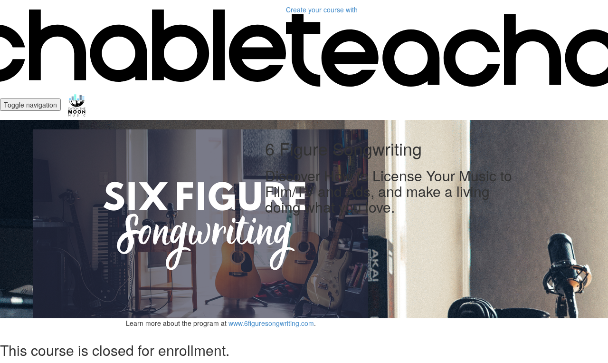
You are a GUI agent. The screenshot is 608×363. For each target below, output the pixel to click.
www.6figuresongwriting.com (271, 323)
